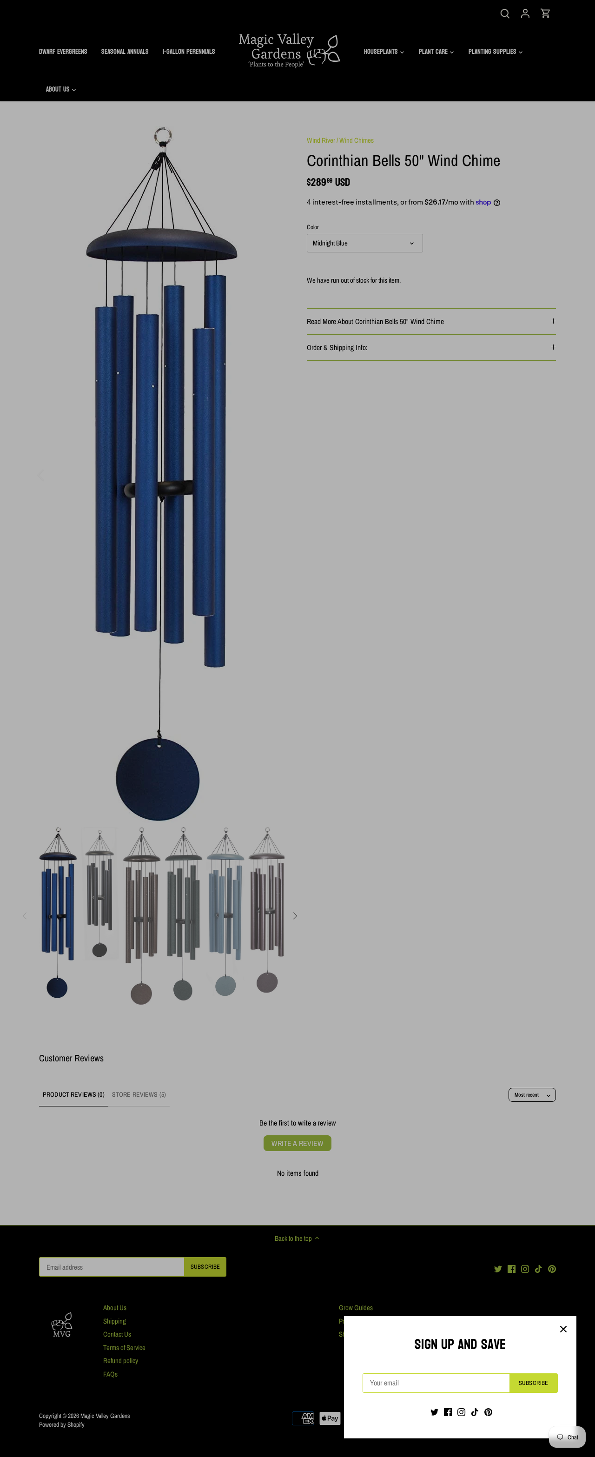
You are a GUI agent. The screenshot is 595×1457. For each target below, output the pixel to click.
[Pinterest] (488, 1412)
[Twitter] (434, 1412)
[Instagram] (461, 1412)
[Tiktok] (475, 1412)
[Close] (563, 1329)
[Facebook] (448, 1412)
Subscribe (533, 1383)
